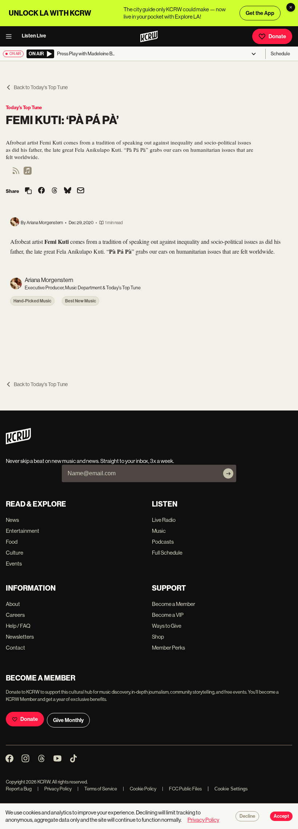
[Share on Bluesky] (67, 191)
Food (11, 542)
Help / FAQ (18, 626)
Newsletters (20, 637)
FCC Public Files (182, 789)
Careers (15, 615)
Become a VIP (168, 615)
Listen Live (34, 36)
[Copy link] (28, 191)
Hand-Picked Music (32, 301)
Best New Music (80, 301)
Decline (247, 816)
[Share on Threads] (54, 191)
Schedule (280, 53)
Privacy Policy (54, 789)
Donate (277, 36)
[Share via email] (80, 191)
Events (14, 563)
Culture (14, 553)
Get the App (260, 13)
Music (159, 531)
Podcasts (163, 542)
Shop (158, 637)
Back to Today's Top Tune (41, 87)
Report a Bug (19, 789)
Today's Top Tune (24, 107)
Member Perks (168, 647)
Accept (281, 816)
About (13, 604)
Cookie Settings (231, 789)
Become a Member (173, 604)
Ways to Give (166, 626)
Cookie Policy (139, 789)
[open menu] (11, 36)
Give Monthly (68, 720)
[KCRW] (18, 442)
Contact (15, 647)
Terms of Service (97, 789)
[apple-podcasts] (27, 173)
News (12, 520)
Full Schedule (167, 553)
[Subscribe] (228, 473)
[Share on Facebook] (41, 191)
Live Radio (164, 520)
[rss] (16, 173)
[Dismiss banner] (290, 7)
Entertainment (22, 531)
